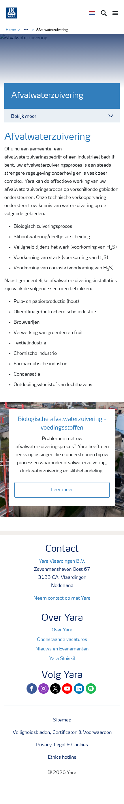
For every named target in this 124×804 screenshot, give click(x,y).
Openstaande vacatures (62, 639)
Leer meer (62, 490)
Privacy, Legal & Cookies (62, 745)
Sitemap (62, 720)
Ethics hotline (62, 757)
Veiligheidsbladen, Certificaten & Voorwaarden (62, 732)
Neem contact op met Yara (62, 598)
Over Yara (62, 630)
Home (11, 30)
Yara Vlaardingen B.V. (62, 561)
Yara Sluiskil (62, 658)
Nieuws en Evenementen (62, 649)
